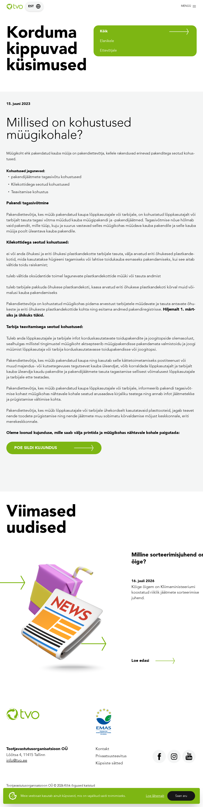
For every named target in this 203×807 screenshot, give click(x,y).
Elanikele (107, 41)
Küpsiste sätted (109, 763)
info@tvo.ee (16, 760)
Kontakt (102, 748)
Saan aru (181, 796)
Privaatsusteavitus (111, 755)
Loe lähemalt (155, 796)
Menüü (186, 6)
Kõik (104, 31)
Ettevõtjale (108, 50)
